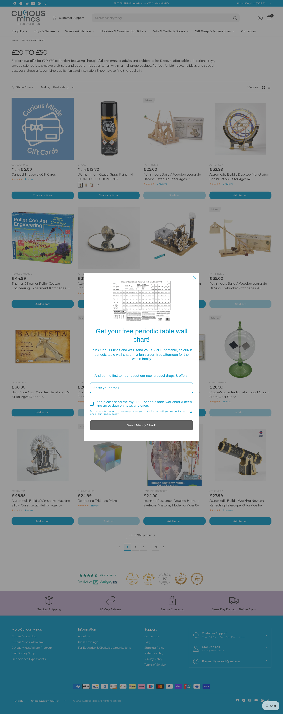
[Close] (194, 278)
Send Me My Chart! (141, 425)
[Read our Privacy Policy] (190, 411)
